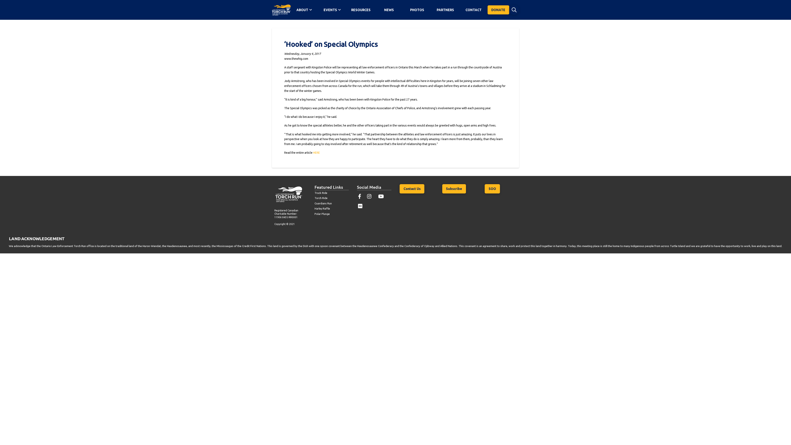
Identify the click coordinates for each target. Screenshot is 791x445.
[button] (514, 10)
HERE (316, 152)
